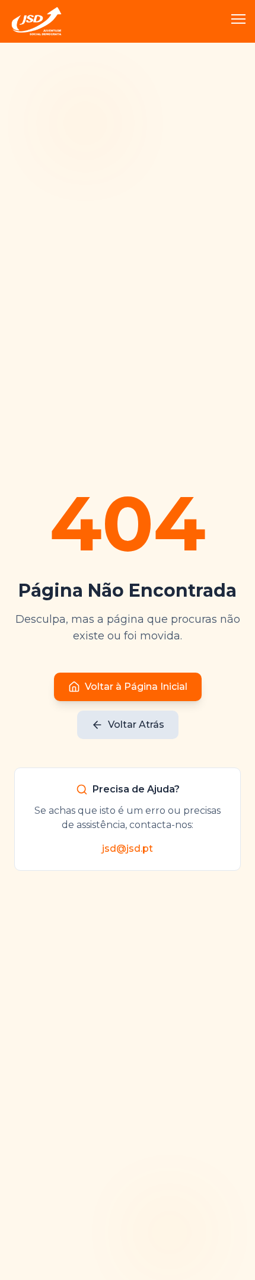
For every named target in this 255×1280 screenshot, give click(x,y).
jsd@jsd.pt (127, 848)
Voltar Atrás (136, 724)
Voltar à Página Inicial (136, 686)
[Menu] (238, 21)
